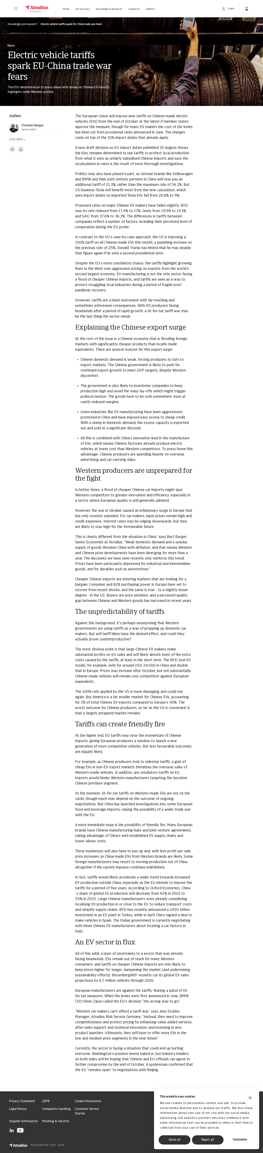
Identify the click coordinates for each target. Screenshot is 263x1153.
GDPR (45, 1101)
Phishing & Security (55, 1121)
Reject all (207, 1139)
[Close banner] (250, 1098)
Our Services (82, 9)
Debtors (150, 9)
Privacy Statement (22, 1101)
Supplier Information (23, 1121)
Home (66, 9)
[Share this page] (12, 149)
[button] (15, 8)
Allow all (174, 1139)
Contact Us (134, 9)
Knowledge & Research (109, 9)
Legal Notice (17, 1109)
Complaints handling (56, 1109)
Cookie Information (88, 1101)
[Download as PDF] (21, 149)
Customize (240, 1139)
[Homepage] (36, 9)
